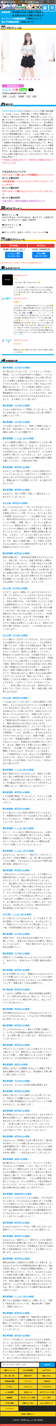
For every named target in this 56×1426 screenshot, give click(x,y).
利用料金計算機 (9, 1381)
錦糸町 (21, 96)
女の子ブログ (47, 1370)
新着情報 (9, 1397)
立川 (28, 96)
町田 (34, 96)
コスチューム (28, 1387)
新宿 (5, 96)
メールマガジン (46, 1387)
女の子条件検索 (28, 1370)
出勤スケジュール (9, 1370)
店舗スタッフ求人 (28, 1403)
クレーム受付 (47, 1397)
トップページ (9, 1408)
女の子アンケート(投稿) (28, 1397)
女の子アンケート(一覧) (47, 1392)
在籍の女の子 (28, 1376)
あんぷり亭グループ (47, 1403)
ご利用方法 (46, 1381)
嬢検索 (47, 1365)
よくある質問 (9, 1392)
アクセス (9, 1387)
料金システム (47, 1376)
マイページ (28, 1381)
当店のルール (28, 1392)
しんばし (12, 96)
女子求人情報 (9, 1403)
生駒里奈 (6, 111)
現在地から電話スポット (28, 1414)
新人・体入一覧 (9, 1376)
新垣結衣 (15, 111)
